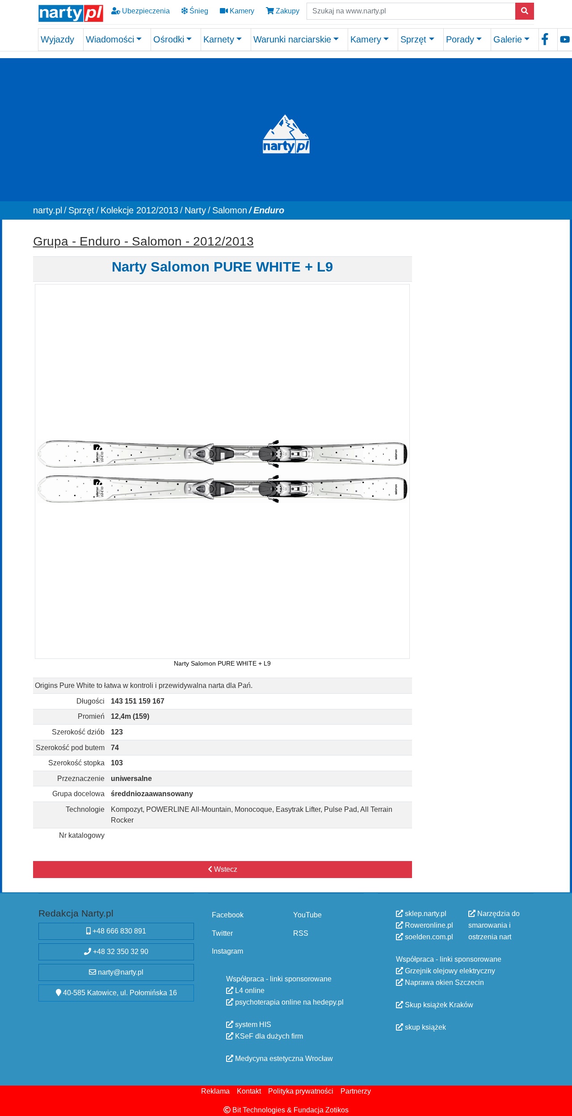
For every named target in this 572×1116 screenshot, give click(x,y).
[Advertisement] (477, 364)
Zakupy (286, 11)
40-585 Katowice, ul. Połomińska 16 (119, 993)
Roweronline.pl (428, 925)
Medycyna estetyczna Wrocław (283, 1058)
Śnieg (198, 11)
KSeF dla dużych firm (268, 1036)
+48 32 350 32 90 (119, 951)
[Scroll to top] (560, 1104)
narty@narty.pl (119, 972)
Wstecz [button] (224, 869)
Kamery (241, 11)
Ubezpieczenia (145, 11)
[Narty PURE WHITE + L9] (222, 471)
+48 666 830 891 (118, 931)
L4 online (249, 990)
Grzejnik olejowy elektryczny (449, 971)
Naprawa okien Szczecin (443, 982)
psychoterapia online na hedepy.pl (288, 1002)
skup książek (424, 1027)
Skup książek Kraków (438, 1005)
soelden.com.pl (428, 937)
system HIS (252, 1024)
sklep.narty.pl (424, 913)
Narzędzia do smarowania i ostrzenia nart (494, 925)
